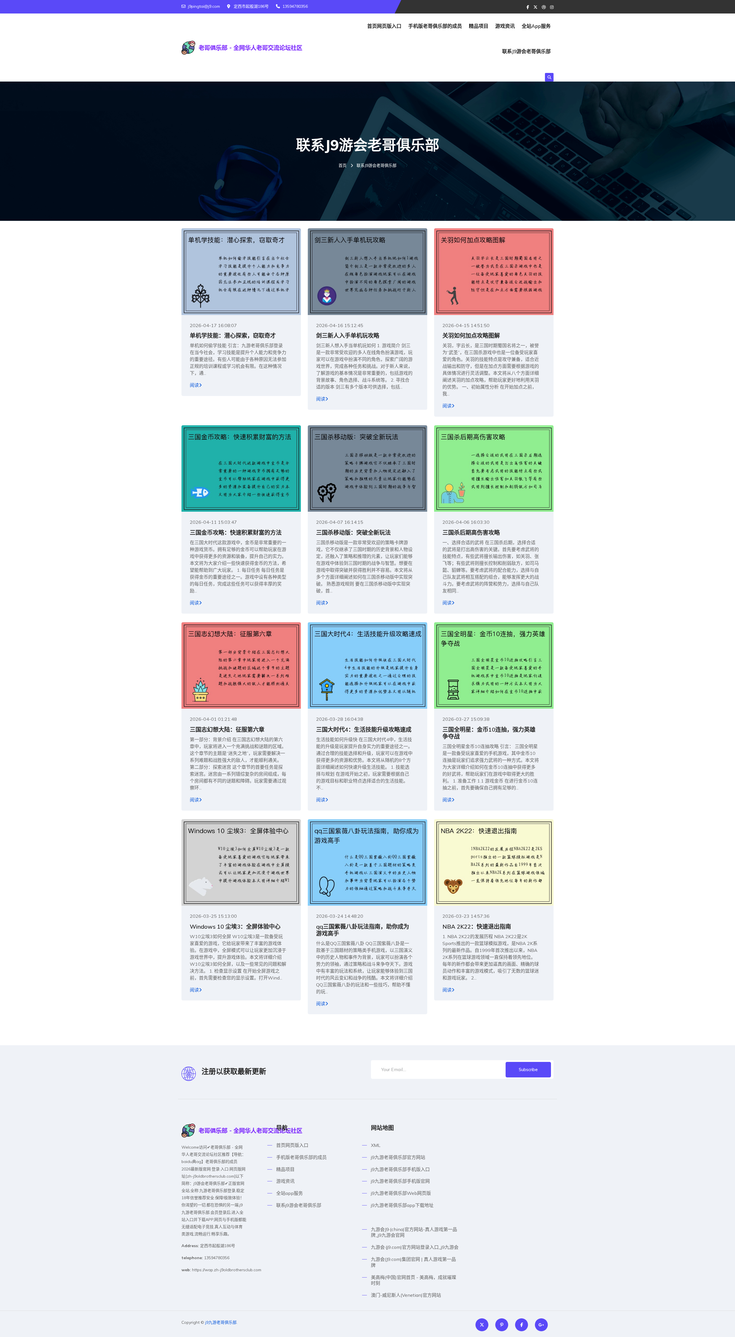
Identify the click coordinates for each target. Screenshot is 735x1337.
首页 (343, 165)
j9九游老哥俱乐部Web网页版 (401, 1193)
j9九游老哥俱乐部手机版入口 (400, 1169)
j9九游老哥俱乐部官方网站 (398, 1157)
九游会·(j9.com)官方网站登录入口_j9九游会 (415, 1247)
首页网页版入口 (384, 26)
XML (375, 1145)
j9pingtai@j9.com (204, 6)
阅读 (194, 385)
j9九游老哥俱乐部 (221, 1322)
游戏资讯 (505, 26)
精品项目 (478, 26)
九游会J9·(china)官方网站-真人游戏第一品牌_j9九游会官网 (414, 1232)
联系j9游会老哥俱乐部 (526, 51)
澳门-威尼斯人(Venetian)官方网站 (406, 1295)
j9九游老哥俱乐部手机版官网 (400, 1181)
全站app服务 (536, 26)
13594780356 (295, 6)
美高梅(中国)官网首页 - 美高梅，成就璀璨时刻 (413, 1280)
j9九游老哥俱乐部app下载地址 (402, 1205)
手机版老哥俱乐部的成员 (435, 26)
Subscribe (528, 1069)
